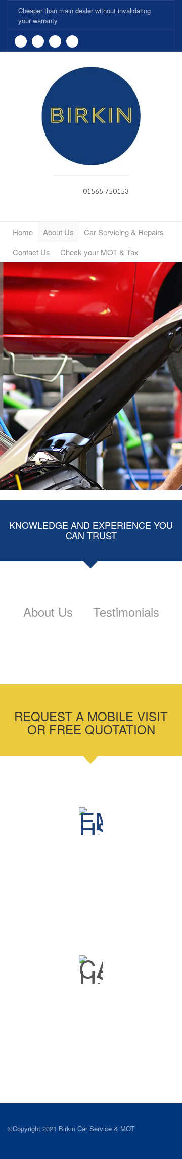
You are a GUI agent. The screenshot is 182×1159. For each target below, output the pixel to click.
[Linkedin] (55, 41)
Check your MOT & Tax (99, 252)
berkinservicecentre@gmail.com (105, 904)
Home (23, 232)
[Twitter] (20, 41)
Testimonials (126, 611)
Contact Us (31, 252)
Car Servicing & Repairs (124, 232)
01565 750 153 (102, 1052)
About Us (58, 232)
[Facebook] (38, 41)
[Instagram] (72, 41)
